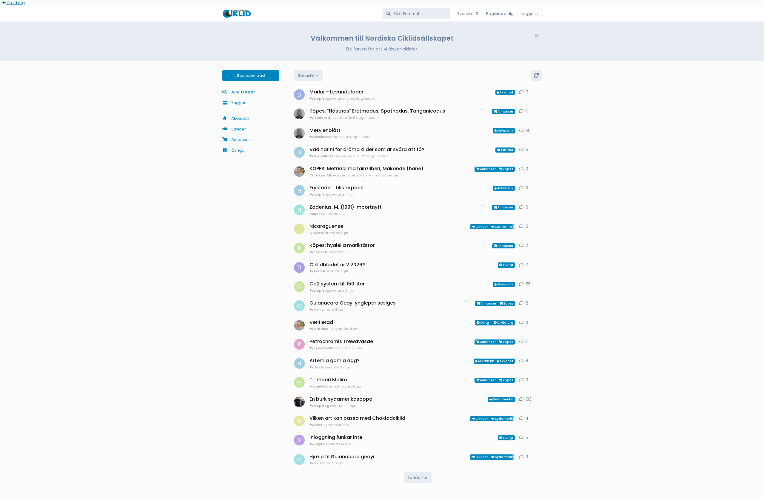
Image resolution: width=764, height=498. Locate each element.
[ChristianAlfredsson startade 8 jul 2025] (299, 325)
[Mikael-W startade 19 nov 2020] (299, 401)
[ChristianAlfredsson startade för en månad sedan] (299, 171)
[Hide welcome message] (536, 35)
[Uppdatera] (536, 75)
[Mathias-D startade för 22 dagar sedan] (299, 133)
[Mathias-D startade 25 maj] (299, 113)
